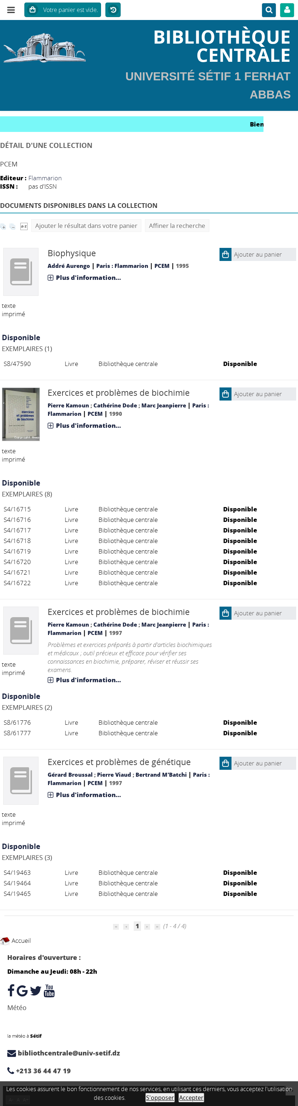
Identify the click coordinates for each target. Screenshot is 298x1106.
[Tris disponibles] (24, 225)
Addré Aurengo (69, 265)
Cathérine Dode (115, 405)
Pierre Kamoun (68, 405)
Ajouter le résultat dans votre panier (86, 225)
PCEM (162, 265)
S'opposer (160, 1098)
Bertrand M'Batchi (161, 774)
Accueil (20, 940)
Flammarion (45, 178)
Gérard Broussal (70, 774)
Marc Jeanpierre (163, 405)
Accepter (191, 1098)
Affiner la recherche (177, 225)
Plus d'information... (88, 277)
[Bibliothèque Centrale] (50, 45)
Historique (113, 10)
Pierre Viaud (114, 774)
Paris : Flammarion (122, 265)
